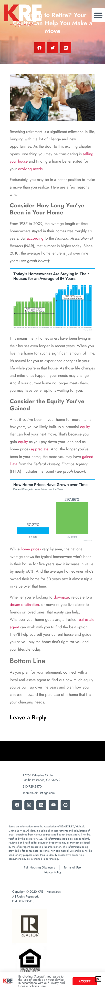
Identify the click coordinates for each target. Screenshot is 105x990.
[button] (98, 979)
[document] (52, 495)
